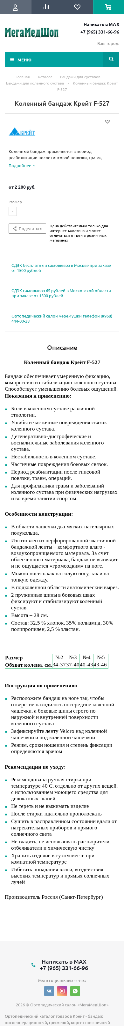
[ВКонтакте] (49, 991)
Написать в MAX (101, 24)
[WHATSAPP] (75, 991)
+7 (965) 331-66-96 (99, 31)
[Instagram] (62, 991)
